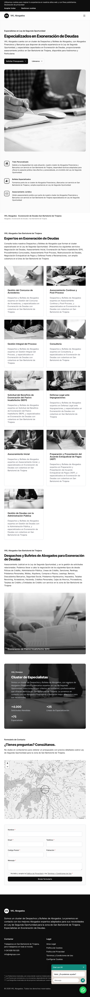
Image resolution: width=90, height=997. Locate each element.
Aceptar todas (10, 8)
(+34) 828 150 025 (11, 950)
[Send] (83, 980)
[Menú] (84, 15)
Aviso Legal (51, 944)
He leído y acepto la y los (42, 873)
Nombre (11, 830)
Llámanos (36, 61)
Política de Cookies (54, 948)
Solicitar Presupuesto (15, 61)
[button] (45, 789)
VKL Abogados (17, 15)
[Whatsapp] (82, 989)
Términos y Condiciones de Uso (59, 873)
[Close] (83, 967)
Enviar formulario (45, 879)
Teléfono (50, 840)
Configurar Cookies (54, 959)
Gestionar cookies (28, 8)
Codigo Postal (14, 850)
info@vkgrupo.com (12, 954)
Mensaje (12, 860)
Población (50, 850)
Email (10, 840)
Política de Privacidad (34, 873)
